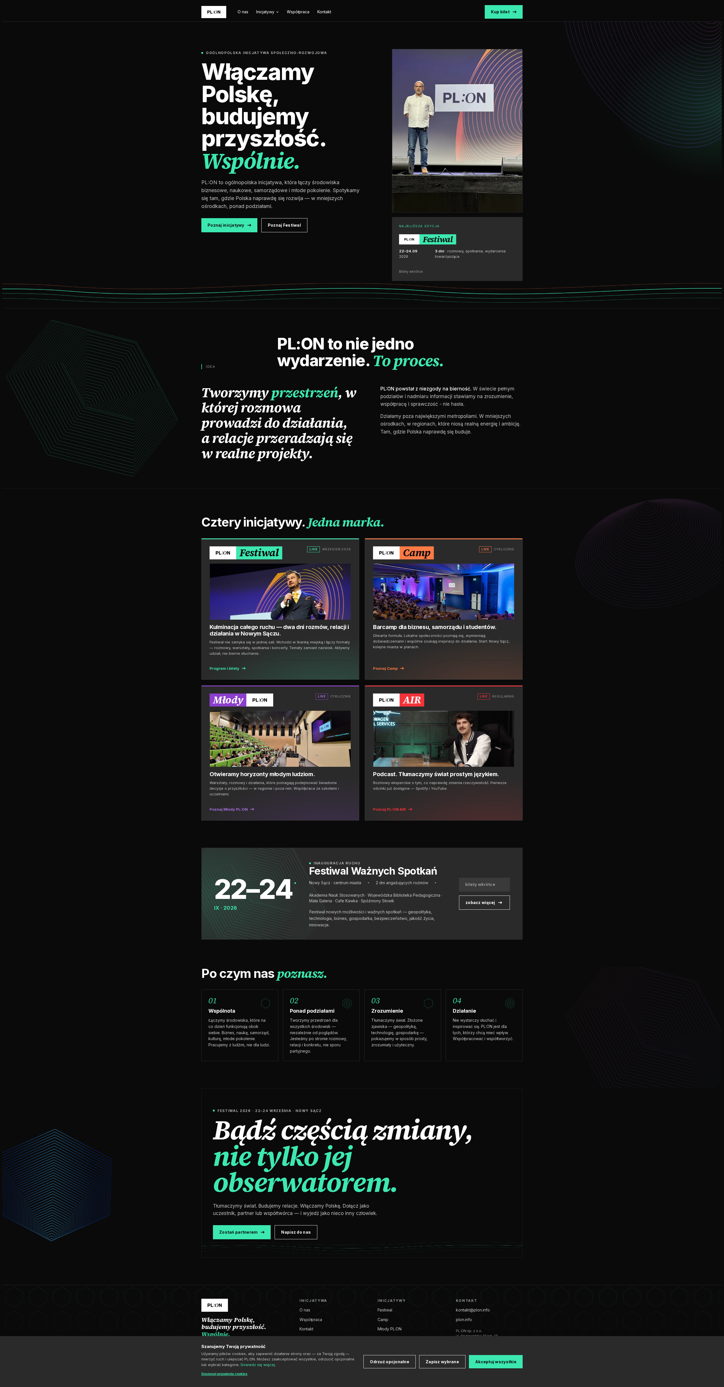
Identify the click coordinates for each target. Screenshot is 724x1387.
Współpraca (298, 11)
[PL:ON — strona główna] (213, 12)
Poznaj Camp (385, 668)
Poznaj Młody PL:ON (229, 809)
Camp (383, 1319)
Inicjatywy (265, 11)
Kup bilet (500, 11)
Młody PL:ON (390, 1328)
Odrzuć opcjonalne (389, 1361)
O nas (243, 11)
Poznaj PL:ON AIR (389, 809)
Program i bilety (224, 668)
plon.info (464, 1319)
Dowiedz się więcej (258, 1364)
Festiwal (385, 1309)
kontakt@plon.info (473, 1309)
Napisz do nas (296, 1232)
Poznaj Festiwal (284, 225)
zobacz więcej (480, 902)
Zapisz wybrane (442, 1361)
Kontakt (324, 11)
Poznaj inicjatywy (226, 225)
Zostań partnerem (238, 1232)
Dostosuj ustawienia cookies (224, 1374)
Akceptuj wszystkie (495, 1361)
